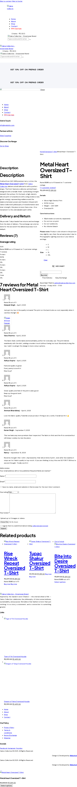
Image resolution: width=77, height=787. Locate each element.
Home (42, 152)
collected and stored (40, 526)
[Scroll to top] (1, 770)
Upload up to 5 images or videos (13, 518)
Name (3, 476)
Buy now (44, 275)
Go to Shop (4, 146)
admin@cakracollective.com (64, 283)
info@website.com (7, 125)
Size (41, 252)
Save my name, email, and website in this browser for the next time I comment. (31, 487)
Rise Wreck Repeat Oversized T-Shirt (14, 563)
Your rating (4, 492)
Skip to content (6, 1)
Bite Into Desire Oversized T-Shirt (64, 563)
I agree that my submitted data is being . (25, 526)
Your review (5, 513)
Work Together (5, 136)
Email (2, 482)
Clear (46, 260)
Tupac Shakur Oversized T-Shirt (39, 561)
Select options (60, 582)
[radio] (49, 244)
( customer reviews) (48, 188)
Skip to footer (17, 1)
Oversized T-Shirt (50, 152)
